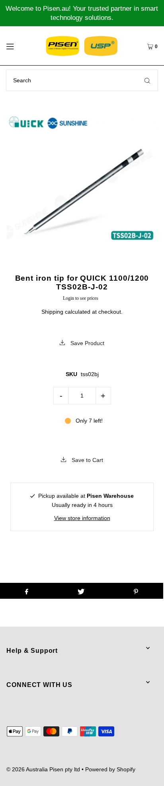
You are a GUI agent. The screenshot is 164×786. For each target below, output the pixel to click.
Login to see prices (80, 298)
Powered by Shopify (110, 769)
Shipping (52, 312)
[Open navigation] (20, 45)
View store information (82, 518)
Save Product (86, 343)
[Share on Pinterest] (136, 591)
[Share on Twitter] (81, 591)
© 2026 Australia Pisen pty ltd (43, 769)
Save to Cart (86, 460)
